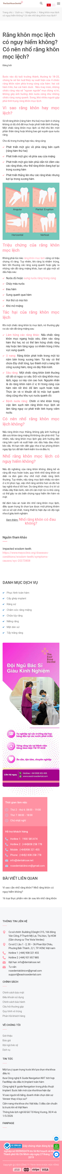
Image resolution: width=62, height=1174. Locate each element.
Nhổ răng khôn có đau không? (37, 521)
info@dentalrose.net (21, 860)
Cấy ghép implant (16, 598)
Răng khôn (30, 12)
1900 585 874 (29, 838)
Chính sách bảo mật (13, 992)
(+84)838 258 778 (32, 844)
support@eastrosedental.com (25, 974)
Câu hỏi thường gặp (13, 1006)
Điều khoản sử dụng (13, 997)
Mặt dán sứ (13, 627)
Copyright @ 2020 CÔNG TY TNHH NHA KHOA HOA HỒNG (31, 1165)
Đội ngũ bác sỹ (10, 1045)
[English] (53, 4)
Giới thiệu (7, 1035)
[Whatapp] (56, 1146)
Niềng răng (13, 621)
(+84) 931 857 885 (29, 957)
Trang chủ (7, 12)
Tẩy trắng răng (15, 632)
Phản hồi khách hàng (14, 1016)
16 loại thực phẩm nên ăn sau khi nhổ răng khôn (30, 898)
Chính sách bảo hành (14, 1002)
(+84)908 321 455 (29, 849)
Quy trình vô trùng (12, 1011)
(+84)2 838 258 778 (30, 855)
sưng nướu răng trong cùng (40, 278)
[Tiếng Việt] (49, 4)
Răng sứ (11, 604)
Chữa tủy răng (15, 615)
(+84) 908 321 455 (29, 952)
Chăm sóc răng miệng (19, 609)
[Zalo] (57, 1138)
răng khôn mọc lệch (34, 258)
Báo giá (7, 1040)
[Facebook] (56, 1154)
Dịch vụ (19, 12)
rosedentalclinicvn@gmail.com (27, 865)
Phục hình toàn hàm (18, 592)
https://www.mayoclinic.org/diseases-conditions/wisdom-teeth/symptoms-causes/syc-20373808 (26, 556)
